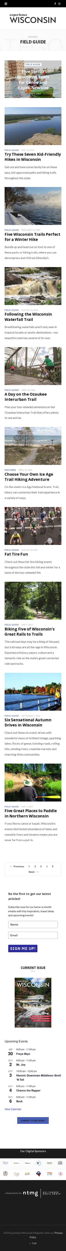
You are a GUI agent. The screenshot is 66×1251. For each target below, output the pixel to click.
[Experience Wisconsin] (33, 18)
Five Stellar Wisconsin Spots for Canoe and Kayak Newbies (33, 79)
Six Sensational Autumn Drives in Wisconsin (28, 722)
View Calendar (13, 1109)
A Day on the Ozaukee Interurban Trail (26, 397)
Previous (19, 866)
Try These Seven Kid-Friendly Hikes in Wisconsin (33, 157)
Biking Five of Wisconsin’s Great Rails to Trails (30, 631)
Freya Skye (23, 1054)
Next (32, 872)
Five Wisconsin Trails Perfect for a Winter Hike (32, 237)
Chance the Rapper (28, 1090)
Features (10, 470)
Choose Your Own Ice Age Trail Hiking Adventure (29, 477)
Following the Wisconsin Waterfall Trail (28, 317)
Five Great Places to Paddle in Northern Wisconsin (31, 813)
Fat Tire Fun (16, 554)
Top (34, 1243)
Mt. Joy (20, 1064)
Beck (19, 1101)
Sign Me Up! (23, 948)
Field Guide (33, 64)
